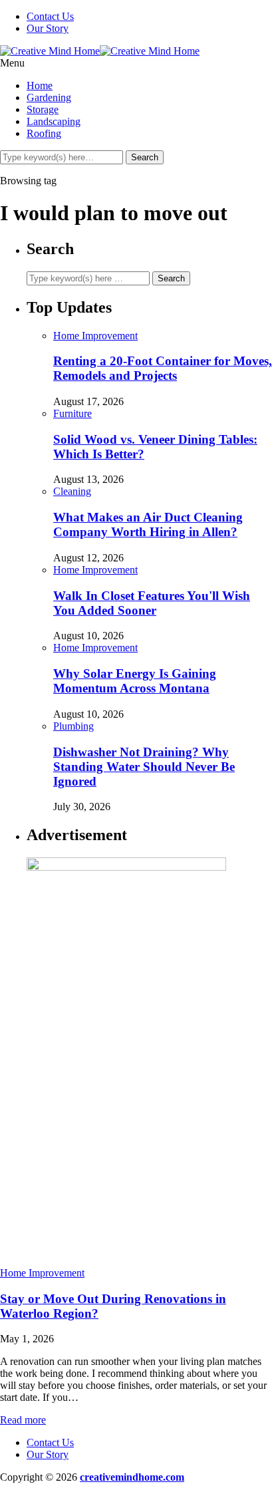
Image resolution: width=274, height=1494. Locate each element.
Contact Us (50, 16)
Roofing (44, 133)
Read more (23, 1419)
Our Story (47, 28)
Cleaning (72, 491)
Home (40, 85)
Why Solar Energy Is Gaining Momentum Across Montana (134, 681)
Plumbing (73, 726)
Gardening (49, 97)
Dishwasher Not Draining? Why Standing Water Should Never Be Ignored (144, 766)
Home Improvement (95, 335)
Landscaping (53, 121)
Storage (43, 109)
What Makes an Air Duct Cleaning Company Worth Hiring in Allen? (148, 524)
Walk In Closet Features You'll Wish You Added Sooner (151, 603)
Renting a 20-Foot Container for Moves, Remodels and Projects (162, 368)
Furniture (72, 413)
